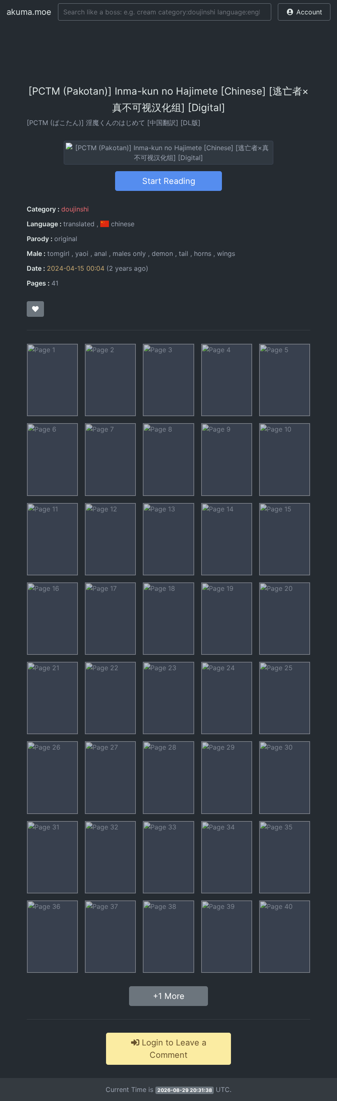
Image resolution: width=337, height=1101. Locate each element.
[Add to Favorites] (35, 309)
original (65, 239)
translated (79, 224)
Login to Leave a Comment (172, 1049)
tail (183, 253)
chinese (121, 224)
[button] (304, 12)
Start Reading (168, 181)
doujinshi (75, 209)
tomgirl (58, 253)
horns (202, 253)
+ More (169, 996)
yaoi (81, 253)
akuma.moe (29, 12)
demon (162, 253)
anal (100, 253)
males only (129, 253)
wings (226, 253)
